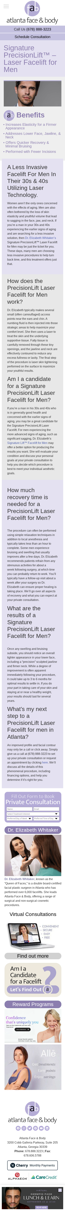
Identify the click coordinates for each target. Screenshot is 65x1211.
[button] (6, 6)
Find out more (33, 956)
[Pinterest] (35, 1128)
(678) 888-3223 (38, 29)
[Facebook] (18, 1128)
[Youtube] (41, 1128)
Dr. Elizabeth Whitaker (33, 830)
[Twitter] (29, 1128)
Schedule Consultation (32, 37)
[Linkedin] (47, 1128)
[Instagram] (23, 1128)
